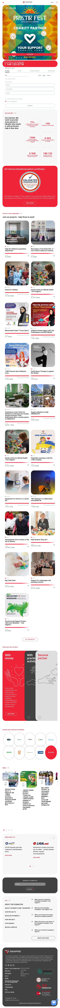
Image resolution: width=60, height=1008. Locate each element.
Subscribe (29, 889)
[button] (18, 57)
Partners (8, 973)
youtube (8, 965)
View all (43, 54)
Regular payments (12, 916)
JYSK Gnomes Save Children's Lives (15, 372)
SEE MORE (51, 752)
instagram (13, 965)
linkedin (11, 965)
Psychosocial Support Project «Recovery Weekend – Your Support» (15, 623)
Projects (8, 984)
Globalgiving (51, 70)
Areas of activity (25, 968)
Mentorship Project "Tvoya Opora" (17, 330)
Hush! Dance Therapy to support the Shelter (42, 372)
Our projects (10, 912)
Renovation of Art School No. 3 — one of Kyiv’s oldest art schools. (42, 250)
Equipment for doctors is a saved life (17, 499)
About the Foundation (14, 904)
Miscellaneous (11, 927)
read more (30, 203)
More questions (43, 938)
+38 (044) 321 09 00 (10, 998)
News (4, 768)
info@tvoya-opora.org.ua (12, 1000)
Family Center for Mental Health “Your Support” (42, 290)
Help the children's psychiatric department (15, 250)
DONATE (30, 105)
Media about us (25, 974)
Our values (23, 970)
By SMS (19, 70)
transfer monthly (11, 78)
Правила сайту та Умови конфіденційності (30, 1003)
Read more (17, 54)
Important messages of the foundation (12, 981)
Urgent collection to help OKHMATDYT (39, 413)
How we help (10, 919)
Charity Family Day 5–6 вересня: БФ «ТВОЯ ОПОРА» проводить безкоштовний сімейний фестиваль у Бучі (10, 797)
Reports (7, 971)
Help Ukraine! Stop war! (39, 540)
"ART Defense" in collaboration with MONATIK (42, 499)
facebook (6, 965)
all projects (30, 639)
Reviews (23, 975)
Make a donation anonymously (14, 99)
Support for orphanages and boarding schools (41, 581)
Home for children (11, 290)
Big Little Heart (10, 580)
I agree (12, 101)
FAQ (6, 900)
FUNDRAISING (9, 987)
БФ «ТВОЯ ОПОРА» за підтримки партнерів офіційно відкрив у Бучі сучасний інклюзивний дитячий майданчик (46, 796)
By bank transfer (34, 70)
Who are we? (9, 113)
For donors (9, 923)
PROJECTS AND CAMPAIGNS (10, 213)
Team (22, 972)
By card (7, 70)
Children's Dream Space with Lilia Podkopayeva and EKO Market (42, 331)
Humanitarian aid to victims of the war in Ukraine (17, 540)
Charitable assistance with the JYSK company (41, 459)
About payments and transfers (17, 908)
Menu (57, 2)
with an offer (14, 101)
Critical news (9, 992)
